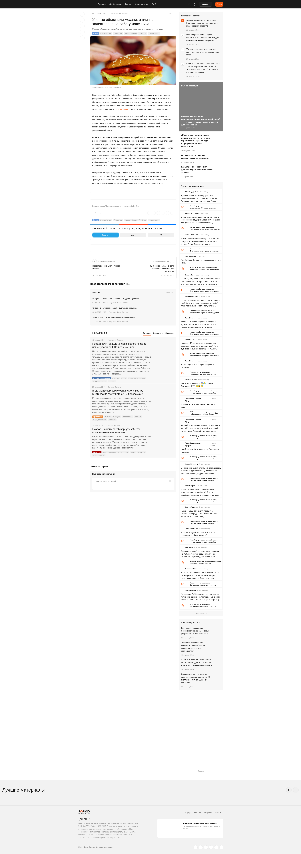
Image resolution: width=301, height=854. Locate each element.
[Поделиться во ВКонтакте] (82, 37)
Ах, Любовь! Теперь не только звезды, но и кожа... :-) (201, 261)
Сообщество (115, 4)
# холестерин (154, 33)
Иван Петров (190, 486)
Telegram (105, 235)
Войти (219, 4)
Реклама (218, 813)
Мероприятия (141, 4)
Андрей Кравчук (191, 464)
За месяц (169, 333)
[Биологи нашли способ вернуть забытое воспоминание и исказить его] (164, 438)
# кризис (96, 381)
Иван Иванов (190, 318)
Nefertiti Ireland (191, 379)
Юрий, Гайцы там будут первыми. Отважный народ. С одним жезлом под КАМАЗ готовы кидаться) (199, 514)
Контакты (198, 813)
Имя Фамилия (190, 256)
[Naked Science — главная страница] (87, 4)
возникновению (123, 109)
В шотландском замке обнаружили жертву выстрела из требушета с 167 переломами (117, 392)
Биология (97, 452)
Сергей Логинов (191, 507)
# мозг (133, 452)
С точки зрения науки (101, 378)
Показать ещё (201, 613)
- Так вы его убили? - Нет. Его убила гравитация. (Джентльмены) (198, 533)
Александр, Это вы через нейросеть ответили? (197, 366)
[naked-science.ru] (221, 847)
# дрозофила (123, 452)
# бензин (115, 378)
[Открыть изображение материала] (133, 60)
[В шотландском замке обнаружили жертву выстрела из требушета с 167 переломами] (164, 399)
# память (141, 452)
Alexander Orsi (191, 569)
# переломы (127, 417)
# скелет (138, 417)
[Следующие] (296, 790)
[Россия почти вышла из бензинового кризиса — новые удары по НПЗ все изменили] (164, 353)
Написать (206, 4)
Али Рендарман (191, 192)
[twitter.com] (196, 847)
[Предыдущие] (289, 790)
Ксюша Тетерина (192, 213)
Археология (97, 417)
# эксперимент (99, 455)
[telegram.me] (216, 847)
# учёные (142, 33)
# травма (112, 420)
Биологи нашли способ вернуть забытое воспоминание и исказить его (116, 431)
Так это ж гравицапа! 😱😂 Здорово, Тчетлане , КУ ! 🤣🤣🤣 (197, 384)
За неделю (158, 333)
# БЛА (123, 378)
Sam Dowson (190, 547)
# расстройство (131, 33)
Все (128, 284)
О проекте (208, 813)
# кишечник (118, 33)
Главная (102, 4)
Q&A (154, 4)
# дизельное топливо (137, 378)
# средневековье (99, 420)
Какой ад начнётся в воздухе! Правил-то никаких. (200, 450)
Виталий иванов (191, 296)
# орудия (116, 417)
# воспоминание (109, 452)
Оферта (188, 813)
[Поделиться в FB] (82, 20)
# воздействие (105, 33)
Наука (95, 33)
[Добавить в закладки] (82, 14)
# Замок (108, 417)
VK (161, 235)
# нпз (104, 381)
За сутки (147, 333)
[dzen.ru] (211, 847)
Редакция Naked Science (118, 13)
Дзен (133, 235)
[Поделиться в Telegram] (82, 32)
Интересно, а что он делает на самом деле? (198, 405)
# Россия (112, 381)
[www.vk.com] (201, 847)
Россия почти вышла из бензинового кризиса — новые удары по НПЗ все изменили (120, 345)
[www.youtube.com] (206, 847)
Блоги (128, 4)
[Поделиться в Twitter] (82, 26)
